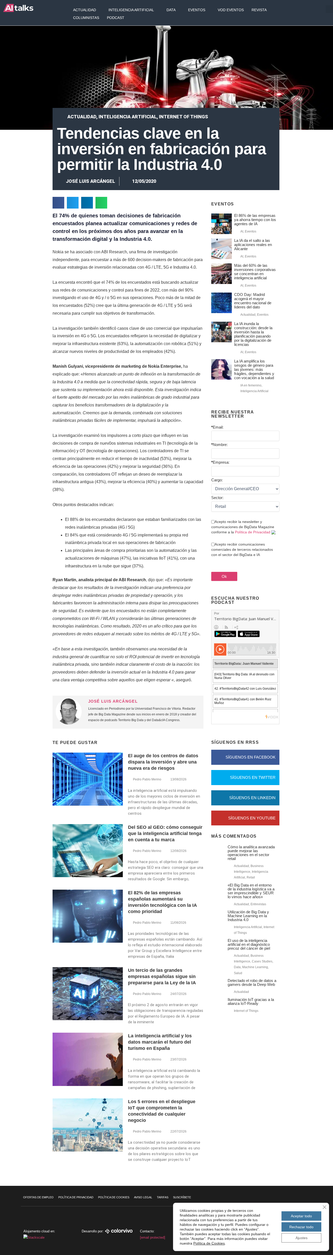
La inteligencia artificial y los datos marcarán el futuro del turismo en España (160, 1042)
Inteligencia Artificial (131, 10)
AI (241, 231)
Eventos (196, 10)
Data (171, 10)
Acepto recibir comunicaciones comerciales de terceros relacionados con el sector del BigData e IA (242, 549)
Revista (259, 10)
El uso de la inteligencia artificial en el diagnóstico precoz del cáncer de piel (249, 944)
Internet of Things (183, 116)
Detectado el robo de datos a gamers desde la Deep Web (252, 982)
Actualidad (84, 10)
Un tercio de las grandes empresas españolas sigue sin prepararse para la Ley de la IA (162, 976)
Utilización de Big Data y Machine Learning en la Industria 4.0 (248, 916)
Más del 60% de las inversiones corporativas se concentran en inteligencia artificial (255, 271)
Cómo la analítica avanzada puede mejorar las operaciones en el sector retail (251, 853)
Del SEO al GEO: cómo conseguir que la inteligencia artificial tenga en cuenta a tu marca (165, 833)
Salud (238, 973)
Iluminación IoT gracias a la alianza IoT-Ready (251, 1001)
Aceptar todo (301, 1216)
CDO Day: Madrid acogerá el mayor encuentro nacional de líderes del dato (252, 300)
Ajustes (302, 1238)
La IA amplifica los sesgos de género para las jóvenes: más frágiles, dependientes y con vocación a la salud (254, 369)
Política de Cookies (113, 1197)
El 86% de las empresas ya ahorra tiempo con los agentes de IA (255, 219)
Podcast (115, 18)
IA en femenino (250, 385)
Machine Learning (255, 967)
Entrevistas (258, 904)
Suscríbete (182, 1197)
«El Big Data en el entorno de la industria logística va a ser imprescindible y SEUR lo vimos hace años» (251, 891)
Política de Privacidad (252, 532)
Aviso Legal (143, 1197)
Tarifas (162, 1197)
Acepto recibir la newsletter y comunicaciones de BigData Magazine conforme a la (242, 527)
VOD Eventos (231, 10)
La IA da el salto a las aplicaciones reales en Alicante (253, 244)
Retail (251, 877)
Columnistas (86, 18)
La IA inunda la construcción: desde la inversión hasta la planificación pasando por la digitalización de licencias (253, 334)
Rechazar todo (301, 1227)
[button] (58, 203)
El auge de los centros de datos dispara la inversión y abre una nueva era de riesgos (163, 762)
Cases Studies (262, 961)
